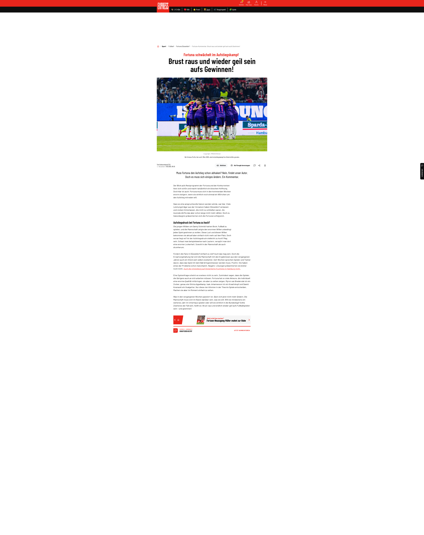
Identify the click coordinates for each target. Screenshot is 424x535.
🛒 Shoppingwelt (220, 9)
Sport (164, 46)
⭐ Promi (196, 9)
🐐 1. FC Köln (175, 9)
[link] (163, 6)
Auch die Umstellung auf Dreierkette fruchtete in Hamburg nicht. (212, 269)
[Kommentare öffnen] (255, 165)
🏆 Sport (207, 9)
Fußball (171, 46)
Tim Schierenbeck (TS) (163, 164)
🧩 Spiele (232, 9)
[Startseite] (158, 46)
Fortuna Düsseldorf (182, 46)
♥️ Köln (187, 9)
